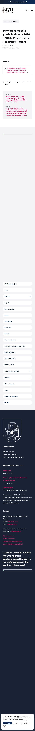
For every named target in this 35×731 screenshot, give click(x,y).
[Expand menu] (32, 10)
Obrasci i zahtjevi (9, 309)
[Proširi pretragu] (26, 10)
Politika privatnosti (9, 538)
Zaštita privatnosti (8, 536)
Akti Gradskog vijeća (10, 284)
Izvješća (7, 303)
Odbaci (16, 723)
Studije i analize (9, 364)
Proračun (7, 334)
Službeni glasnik (9, 384)
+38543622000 (13, 521)
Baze (5, 48)
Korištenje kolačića (20, 719)
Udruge (6, 402)
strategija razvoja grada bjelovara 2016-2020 (18, 83)
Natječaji (7, 296)
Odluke (6, 315)
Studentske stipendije (11, 396)
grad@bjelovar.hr (12, 524)
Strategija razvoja (13, 48)
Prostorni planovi (9, 340)
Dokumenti (14, 21)
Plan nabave (8, 321)
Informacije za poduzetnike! (18, 2)
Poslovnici (7, 327)
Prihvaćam (7, 723)
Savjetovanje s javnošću (11, 371)
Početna (7, 21)
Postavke (25, 723)
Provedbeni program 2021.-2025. (14, 346)
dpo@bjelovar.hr (16, 531)
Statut (6, 390)
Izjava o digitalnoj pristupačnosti (13, 544)
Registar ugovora (9, 352)
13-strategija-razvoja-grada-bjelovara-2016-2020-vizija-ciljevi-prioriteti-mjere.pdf (16, 70)
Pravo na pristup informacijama (12, 541)
